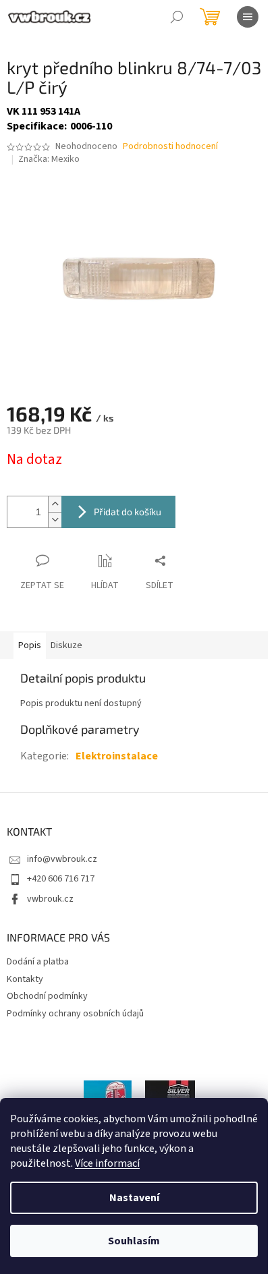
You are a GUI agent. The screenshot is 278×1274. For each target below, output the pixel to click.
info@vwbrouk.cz (62, 859)
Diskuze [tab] (66, 645)
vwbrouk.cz (50, 899)
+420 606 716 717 (60, 879)
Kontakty (25, 979)
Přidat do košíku (127, 511)
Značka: (49, 159)
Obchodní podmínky (47, 996)
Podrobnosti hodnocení (170, 146)
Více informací (107, 1163)
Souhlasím (134, 1241)
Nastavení (134, 1197)
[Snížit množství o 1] (54, 519)
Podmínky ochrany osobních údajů (75, 1013)
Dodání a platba (38, 961)
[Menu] (247, 16)
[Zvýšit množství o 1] (54, 504)
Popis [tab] (29, 645)
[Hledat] (176, 16)
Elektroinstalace (117, 756)
